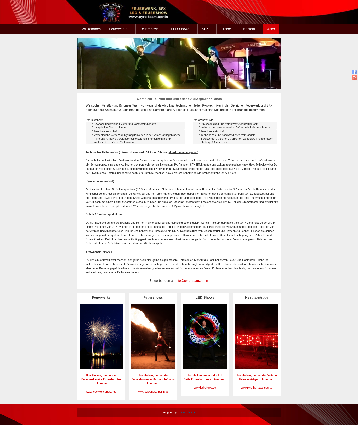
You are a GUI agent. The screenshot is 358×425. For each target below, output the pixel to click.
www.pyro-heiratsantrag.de (256, 387)
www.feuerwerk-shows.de (101, 391)
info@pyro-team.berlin (191, 280)
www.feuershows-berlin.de (153, 391)
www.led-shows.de (205, 387)
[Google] (354, 77)
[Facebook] (354, 71)
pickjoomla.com (187, 412)
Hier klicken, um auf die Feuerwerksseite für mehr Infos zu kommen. (101, 379)
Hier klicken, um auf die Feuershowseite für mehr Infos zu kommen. (153, 379)
